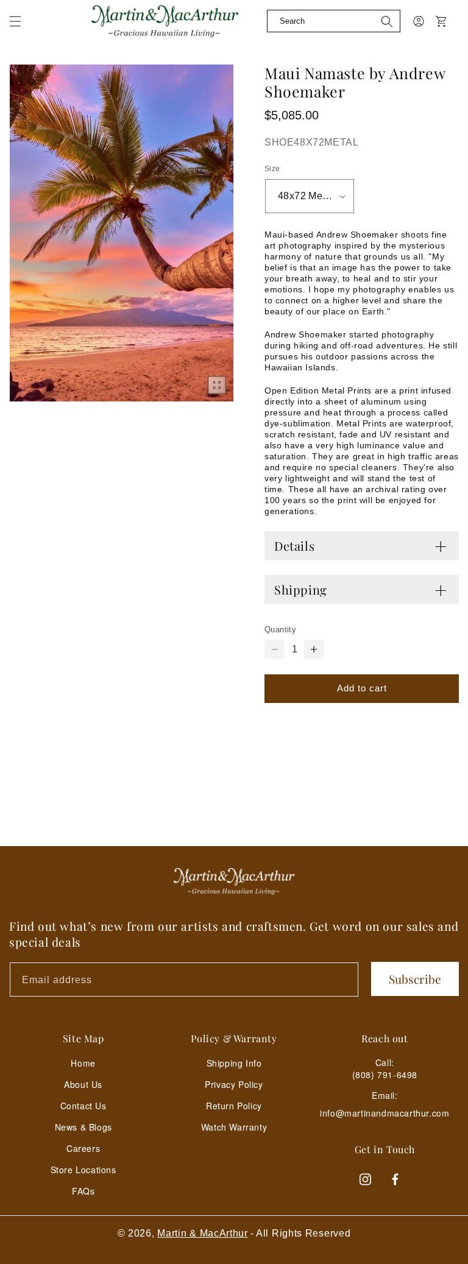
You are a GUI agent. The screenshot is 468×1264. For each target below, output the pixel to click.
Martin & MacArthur (202, 1233)
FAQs (83, 1191)
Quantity (280, 629)
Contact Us (83, 1106)
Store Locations (83, 1169)
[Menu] (22, 30)
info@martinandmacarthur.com (384, 1113)
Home (83, 1063)
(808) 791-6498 (384, 1074)
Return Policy (234, 1106)
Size (272, 168)
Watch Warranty (234, 1127)
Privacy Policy (234, 1084)
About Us (83, 1084)
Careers (83, 1148)
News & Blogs (83, 1127)
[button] (15, 21)
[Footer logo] (234, 881)
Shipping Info (234, 1063)
